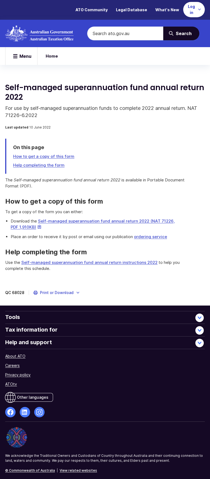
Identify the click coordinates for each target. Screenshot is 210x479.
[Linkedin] (25, 412)
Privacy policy (18, 374)
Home (52, 56)
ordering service (150, 236)
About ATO (15, 356)
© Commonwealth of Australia (30, 470)
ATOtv (11, 384)
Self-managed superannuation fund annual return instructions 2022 (89, 262)
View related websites (78, 470)
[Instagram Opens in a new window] (39, 412)
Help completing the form (39, 165)
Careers (12, 365)
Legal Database (131, 9)
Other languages (32, 397)
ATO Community (91, 9)
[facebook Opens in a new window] (10, 412)
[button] (56, 292)
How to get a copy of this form (43, 156)
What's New (167, 9)
